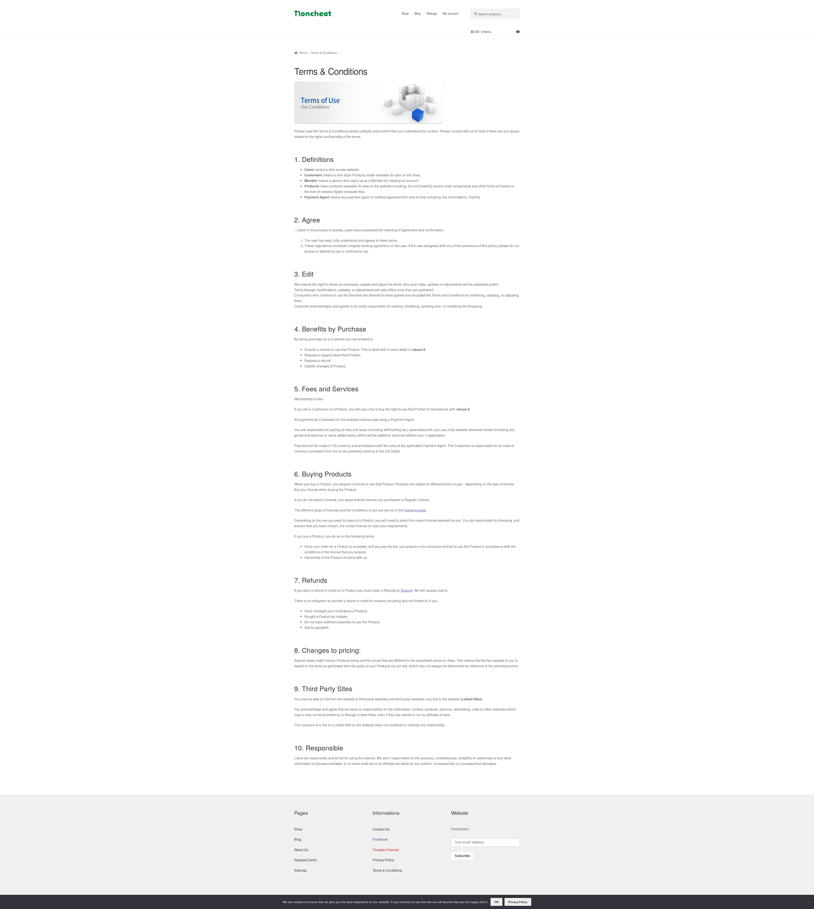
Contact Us (381, 829)
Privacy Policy (383, 859)
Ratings (432, 13)
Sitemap (300, 870)
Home (303, 53)
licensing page (415, 510)
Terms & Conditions (387, 870)
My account (450, 13)
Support (407, 590)
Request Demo (305, 859)
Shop (405, 13)
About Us (301, 849)
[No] (809, 902)
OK (497, 902)
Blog (418, 13)
